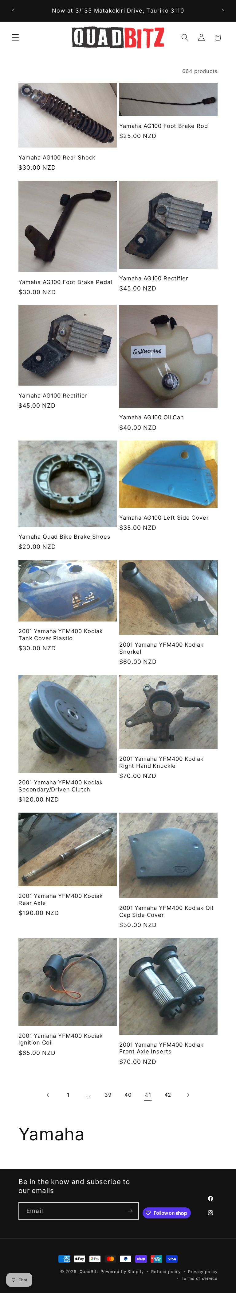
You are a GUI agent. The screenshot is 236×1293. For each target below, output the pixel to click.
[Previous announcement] (13, 10)
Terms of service (200, 1278)
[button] (15, 37)
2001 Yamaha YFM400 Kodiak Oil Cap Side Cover (166, 911)
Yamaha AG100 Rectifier (153, 278)
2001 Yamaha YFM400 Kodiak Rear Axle (60, 899)
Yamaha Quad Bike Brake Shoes (64, 536)
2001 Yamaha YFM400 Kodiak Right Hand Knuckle (161, 762)
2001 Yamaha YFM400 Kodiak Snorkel (161, 648)
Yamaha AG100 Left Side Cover (164, 517)
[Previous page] (48, 1095)
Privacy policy (203, 1271)
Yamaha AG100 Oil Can (151, 417)
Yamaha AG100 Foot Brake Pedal (65, 282)
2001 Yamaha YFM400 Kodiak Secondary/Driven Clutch (60, 786)
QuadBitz (89, 1271)
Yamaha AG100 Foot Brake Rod (163, 125)
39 (107, 1095)
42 (167, 1095)
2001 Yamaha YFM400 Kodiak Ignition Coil (60, 1039)
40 (127, 1095)
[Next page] (187, 1095)
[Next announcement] (223, 10)
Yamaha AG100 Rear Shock (57, 157)
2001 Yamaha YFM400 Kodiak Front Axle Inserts (161, 1048)
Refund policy (166, 1271)
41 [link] (147, 1095)
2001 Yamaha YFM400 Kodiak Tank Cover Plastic (60, 634)
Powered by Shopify (122, 1271)
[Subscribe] (130, 1211)
